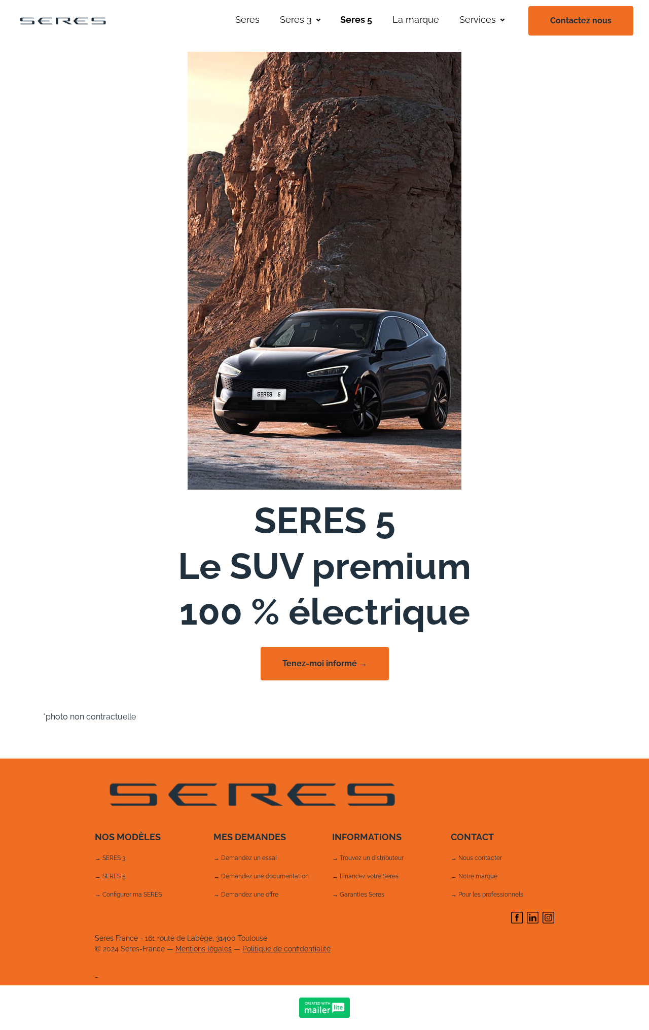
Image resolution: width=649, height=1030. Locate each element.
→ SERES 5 (110, 876)
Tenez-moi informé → (324, 663)
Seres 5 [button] (356, 19)
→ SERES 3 (110, 858)
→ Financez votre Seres (365, 876)
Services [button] (477, 19)
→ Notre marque (474, 876)
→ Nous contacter (476, 858)
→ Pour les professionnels (487, 894)
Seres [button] (247, 19)
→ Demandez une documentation (261, 876)
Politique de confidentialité (286, 949)
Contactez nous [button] (580, 20)
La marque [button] (415, 19)
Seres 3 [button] (296, 19)
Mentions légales (203, 949)
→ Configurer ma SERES (128, 894)
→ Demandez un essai (245, 858)
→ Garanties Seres (358, 894)
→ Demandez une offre (245, 894)
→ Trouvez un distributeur (368, 858)
